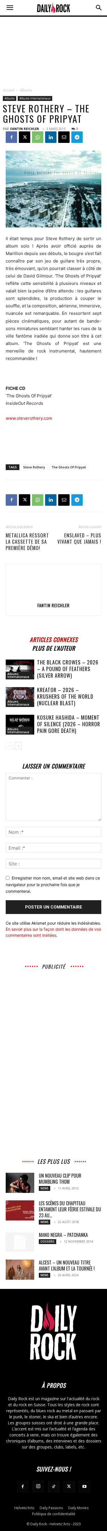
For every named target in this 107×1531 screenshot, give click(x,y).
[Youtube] (84, 1486)
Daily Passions (51, 1507)
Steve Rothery (34, 467)
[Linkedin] (50, 137)
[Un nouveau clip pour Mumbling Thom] (20, 1183)
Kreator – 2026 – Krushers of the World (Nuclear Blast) (65, 696)
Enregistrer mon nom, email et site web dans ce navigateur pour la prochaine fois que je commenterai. (53, 884)
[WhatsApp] (37, 137)
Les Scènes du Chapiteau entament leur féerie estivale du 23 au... (70, 1209)
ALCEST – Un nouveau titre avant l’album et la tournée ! (67, 1265)
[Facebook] (11, 137)
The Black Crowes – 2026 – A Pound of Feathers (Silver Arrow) (67, 668)
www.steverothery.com (29, 418)
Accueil (8, 90)
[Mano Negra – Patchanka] (20, 1242)
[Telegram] (77, 137)
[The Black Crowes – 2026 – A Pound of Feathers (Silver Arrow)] (20, 669)
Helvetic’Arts (24, 1507)
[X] (24, 137)
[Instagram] (38, 1486)
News (45, 1188)
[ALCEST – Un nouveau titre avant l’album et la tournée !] (20, 1270)
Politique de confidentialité (53, 1513)
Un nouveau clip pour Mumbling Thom (60, 1178)
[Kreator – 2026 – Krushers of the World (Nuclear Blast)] (20, 697)
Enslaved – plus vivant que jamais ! (79, 538)
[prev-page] (9, 746)
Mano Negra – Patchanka (63, 1234)
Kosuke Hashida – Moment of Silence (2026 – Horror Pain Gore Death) (68, 724)
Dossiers (47, 1241)
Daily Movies (78, 1507)
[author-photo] (53, 597)
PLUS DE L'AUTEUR (53, 647)
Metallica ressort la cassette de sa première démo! (27, 541)
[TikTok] (53, 1486)
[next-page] (18, 746)
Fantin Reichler (24, 129)
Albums (26, 90)
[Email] (64, 137)
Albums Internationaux (35, 98)
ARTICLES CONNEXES (54, 638)
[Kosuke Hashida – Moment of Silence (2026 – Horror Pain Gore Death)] (20, 725)
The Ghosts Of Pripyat (68, 467)
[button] (10, 8)
